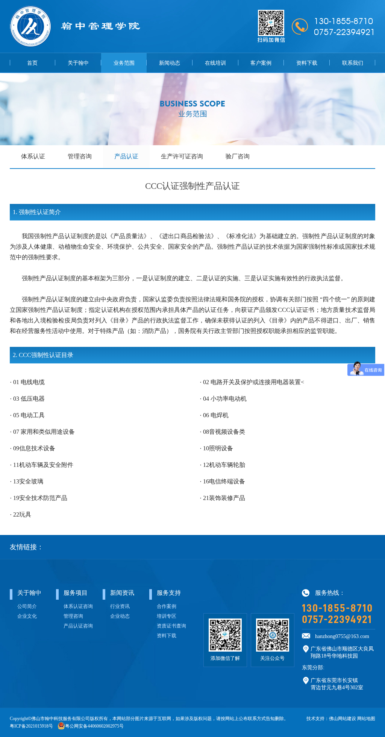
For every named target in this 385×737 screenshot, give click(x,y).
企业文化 (27, 616)
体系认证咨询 (78, 606)
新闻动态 (169, 63)
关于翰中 (78, 63)
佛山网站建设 (342, 718)
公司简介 (27, 606)
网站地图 (366, 718)
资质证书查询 (171, 626)
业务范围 (124, 63)
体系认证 (33, 156)
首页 (32, 63)
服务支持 (169, 593)
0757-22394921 (337, 619)
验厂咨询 (238, 156)
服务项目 (76, 593)
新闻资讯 (122, 593)
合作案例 (166, 606)
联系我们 (352, 63)
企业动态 (120, 616)
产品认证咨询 (78, 626)
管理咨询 (80, 156)
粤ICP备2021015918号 (31, 726)
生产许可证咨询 (182, 156)
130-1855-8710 (337, 608)
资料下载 (306, 63)
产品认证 (126, 156)
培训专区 (166, 616)
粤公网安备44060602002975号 (94, 726)
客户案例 (260, 63)
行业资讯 (120, 606)
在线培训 (215, 63)
